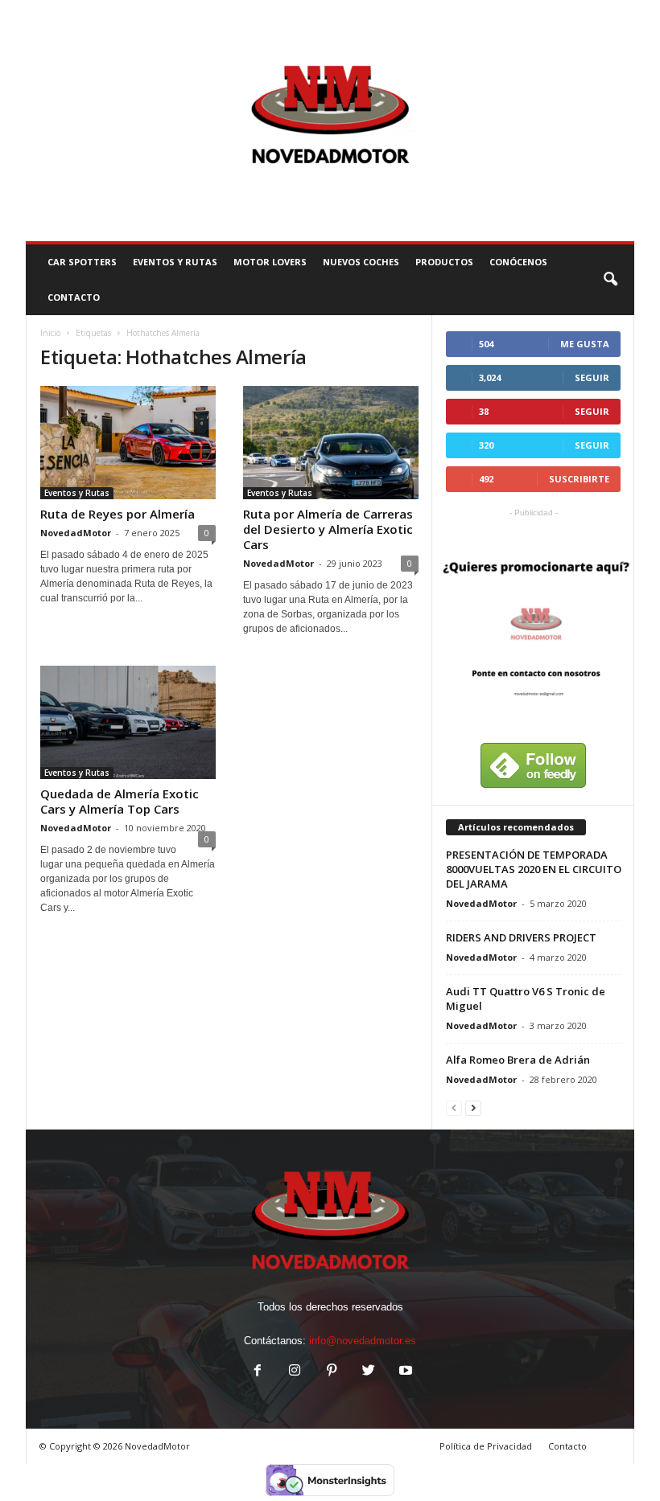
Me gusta (584, 344)
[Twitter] (368, 1372)
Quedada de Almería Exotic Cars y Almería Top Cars (119, 801)
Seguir (592, 377)
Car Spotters (82, 262)
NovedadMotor (75, 533)
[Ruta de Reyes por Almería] (128, 442)
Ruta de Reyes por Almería (117, 514)
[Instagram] (294, 1372)
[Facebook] (257, 1372)
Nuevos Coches (361, 262)
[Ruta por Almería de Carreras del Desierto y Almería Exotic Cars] (331, 442)
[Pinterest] (331, 1372)
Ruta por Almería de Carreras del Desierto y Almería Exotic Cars (328, 529)
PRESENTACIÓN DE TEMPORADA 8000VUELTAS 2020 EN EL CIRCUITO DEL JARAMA (533, 869)
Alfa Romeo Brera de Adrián (518, 1059)
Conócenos (518, 262)
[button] (610, 279)
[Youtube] (404, 1372)
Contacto (567, 1446)
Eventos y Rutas (175, 262)
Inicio (50, 332)
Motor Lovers (270, 262)
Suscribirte (579, 479)
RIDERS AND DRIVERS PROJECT (521, 937)
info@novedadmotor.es (362, 1341)
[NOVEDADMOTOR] (330, 120)
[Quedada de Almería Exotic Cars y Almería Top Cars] (128, 722)
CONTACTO (73, 297)
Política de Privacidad (485, 1446)
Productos (444, 262)
